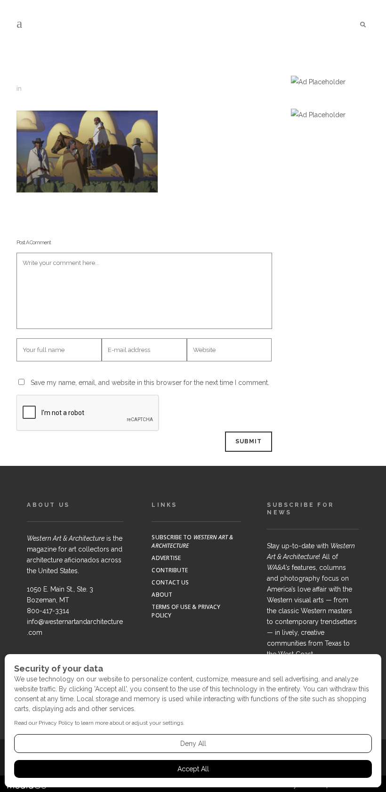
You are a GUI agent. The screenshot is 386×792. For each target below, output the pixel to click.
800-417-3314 (48, 611)
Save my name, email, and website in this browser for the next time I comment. (150, 382)
